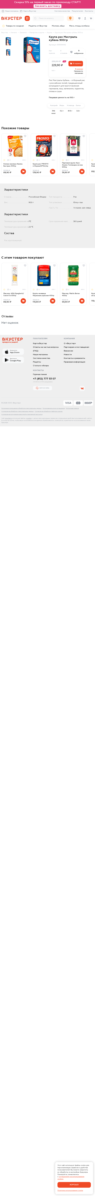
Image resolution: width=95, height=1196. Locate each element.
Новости (68, 355)
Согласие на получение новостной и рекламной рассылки (22, 414)
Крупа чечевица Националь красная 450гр (43, 294)
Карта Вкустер (30, 11)
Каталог (14, 32)
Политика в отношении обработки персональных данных (21, 408)
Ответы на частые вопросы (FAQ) (46, 349)
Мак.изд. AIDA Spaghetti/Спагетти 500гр (13, 294)
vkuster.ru (8, 418)
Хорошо (74, 1185)
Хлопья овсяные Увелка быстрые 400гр (12, 165)
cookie (29, 418)
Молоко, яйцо (58, 26)
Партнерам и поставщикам (76, 347)
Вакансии (68, 351)
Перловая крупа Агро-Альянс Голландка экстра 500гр (72, 165)
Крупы (49, 32)
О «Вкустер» (70, 343)
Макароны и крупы (36, 32)
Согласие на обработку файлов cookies (49, 411)
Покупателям (77, 11)
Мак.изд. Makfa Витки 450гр (71, 294)
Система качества (62, 11)
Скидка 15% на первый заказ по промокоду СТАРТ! (47, 4)
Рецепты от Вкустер (38, 26)
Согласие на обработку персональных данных (17, 411)
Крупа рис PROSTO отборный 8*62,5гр (40, 165)
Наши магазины (12, 11)
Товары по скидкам (15, 26)
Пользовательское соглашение (54, 408)
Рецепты (37, 362)
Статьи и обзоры (41, 366)
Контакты (89, 11)
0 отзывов (63, 52)
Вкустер (4, 32)
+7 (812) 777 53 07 (44, 379)
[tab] (8, 41)
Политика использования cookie (70, 1190)
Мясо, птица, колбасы (79, 26)
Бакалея (23, 32)
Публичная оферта (72, 408)
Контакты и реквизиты (74, 358)
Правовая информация (74, 362)
